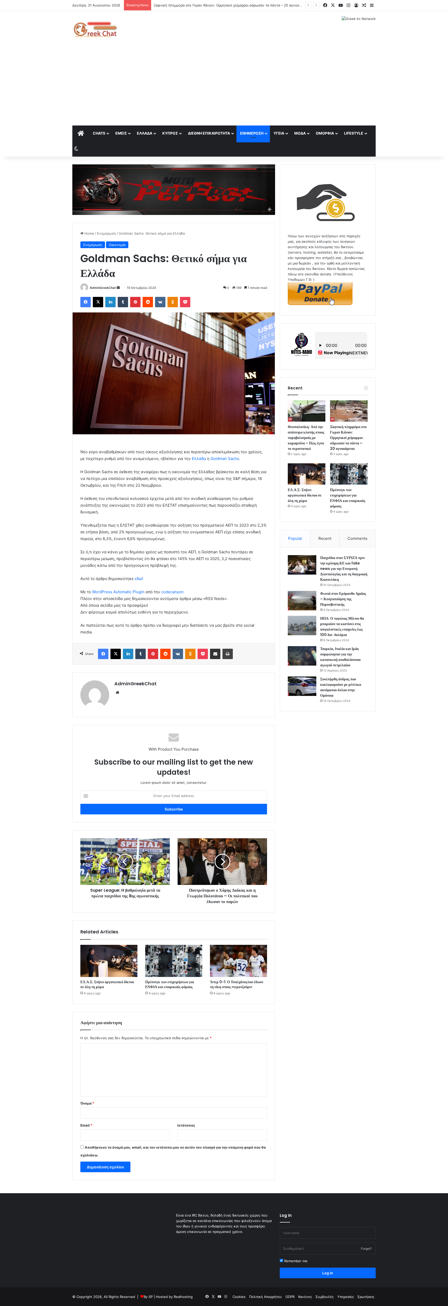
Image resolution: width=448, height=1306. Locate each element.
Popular (295, 538)
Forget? (366, 1249)
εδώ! (139, 578)
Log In (327, 1273)
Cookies (239, 1297)
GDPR (290, 1297)
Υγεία (279, 133)
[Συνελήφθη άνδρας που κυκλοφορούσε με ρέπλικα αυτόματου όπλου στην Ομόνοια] (302, 686)
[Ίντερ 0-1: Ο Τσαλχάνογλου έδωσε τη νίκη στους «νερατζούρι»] (238, 961)
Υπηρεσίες (345, 1297)
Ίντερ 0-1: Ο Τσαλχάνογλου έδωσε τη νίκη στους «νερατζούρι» (236, 984)
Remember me (295, 1261)
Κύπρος (170, 133)
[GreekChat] (95, 29)
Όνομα (87, 1103)
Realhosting (183, 1297)
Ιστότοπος (186, 1125)
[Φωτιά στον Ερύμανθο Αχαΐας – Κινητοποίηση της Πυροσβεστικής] (302, 600)
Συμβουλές (325, 1297)
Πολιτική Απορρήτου (265, 1297)
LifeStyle (353, 133)
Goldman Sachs (225, 458)
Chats (99, 133)
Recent (324, 538)
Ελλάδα (144, 133)
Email (86, 1125)
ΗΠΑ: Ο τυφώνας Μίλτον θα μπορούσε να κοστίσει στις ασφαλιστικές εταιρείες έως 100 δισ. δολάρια (342, 626)
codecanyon (172, 591)
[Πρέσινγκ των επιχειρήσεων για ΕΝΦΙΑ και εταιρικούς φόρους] (173, 961)
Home (88, 233)
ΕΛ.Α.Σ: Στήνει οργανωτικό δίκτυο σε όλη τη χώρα (107, 984)
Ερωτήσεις (366, 1297)
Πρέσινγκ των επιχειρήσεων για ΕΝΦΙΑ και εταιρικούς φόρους (169, 984)
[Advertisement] (224, 86)
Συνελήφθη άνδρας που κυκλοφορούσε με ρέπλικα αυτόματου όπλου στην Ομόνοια (340, 687)
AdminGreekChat (103, 288)
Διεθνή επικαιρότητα (209, 133)
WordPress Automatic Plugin (118, 591)
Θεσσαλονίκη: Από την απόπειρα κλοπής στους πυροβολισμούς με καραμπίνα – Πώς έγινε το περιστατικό (306, 437)
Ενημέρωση (251, 133)
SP (151, 1297)
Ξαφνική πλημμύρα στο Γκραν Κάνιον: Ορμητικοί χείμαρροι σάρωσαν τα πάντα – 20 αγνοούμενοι (348, 437)
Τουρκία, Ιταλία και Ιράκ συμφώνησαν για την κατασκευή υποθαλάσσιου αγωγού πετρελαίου (340, 657)
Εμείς (121, 133)
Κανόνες (305, 1297)
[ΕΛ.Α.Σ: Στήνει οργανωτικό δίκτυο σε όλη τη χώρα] (108, 961)
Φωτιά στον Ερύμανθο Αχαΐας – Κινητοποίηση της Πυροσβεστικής (343, 599)
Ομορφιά (325, 133)
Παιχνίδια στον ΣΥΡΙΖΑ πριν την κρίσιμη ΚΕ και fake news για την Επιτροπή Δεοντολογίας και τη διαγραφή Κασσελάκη (343, 568)
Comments (357, 538)
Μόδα (300, 133)
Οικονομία (117, 245)
